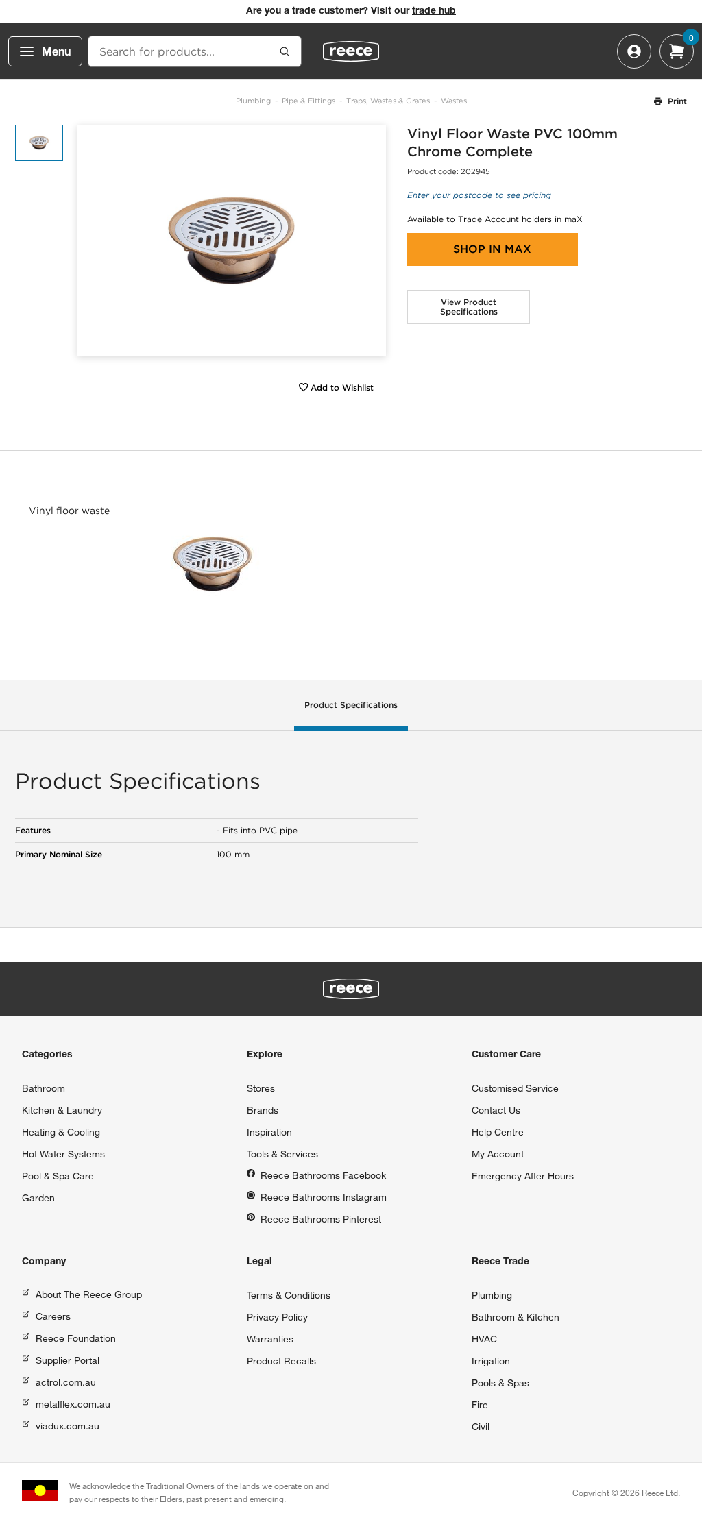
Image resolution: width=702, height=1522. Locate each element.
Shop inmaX (492, 249)
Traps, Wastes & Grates (388, 101)
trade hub (434, 11)
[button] (370, 240)
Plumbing (253, 101)
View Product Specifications (469, 307)
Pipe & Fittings (308, 101)
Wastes (454, 101)
